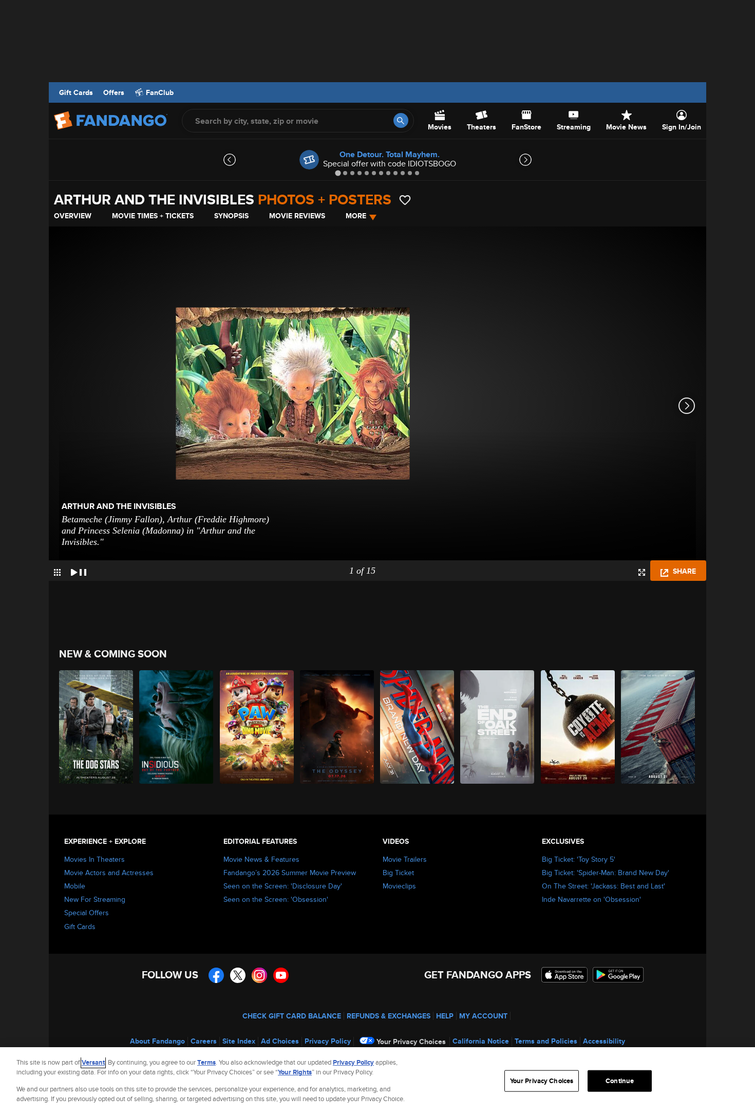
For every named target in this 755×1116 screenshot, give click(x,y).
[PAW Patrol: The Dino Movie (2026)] (257, 727)
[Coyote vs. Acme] (578, 727)
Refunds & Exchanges (388, 1016)
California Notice (480, 1041)
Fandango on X (238, 975)
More (356, 216)
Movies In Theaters (94, 859)
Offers (113, 92)
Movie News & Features (261, 859)
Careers (204, 1041)
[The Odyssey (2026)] (337, 727)
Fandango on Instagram (259, 975)
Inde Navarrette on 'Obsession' (591, 899)
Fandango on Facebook (216, 975)
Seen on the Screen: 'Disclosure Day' (282, 886)
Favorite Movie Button (405, 200)
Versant (93, 1062)
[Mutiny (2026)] (658, 727)
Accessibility (604, 1041)
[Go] (400, 120)
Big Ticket (398, 872)
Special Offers (86, 912)
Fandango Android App (618, 974)
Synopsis (231, 216)
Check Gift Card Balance (291, 1016)
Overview (72, 216)
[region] (377, 1081)
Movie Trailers (405, 859)
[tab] (338, 173)
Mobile (74, 886)
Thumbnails (57, 572)
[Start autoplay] (78, 570)
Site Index (238, 1041)
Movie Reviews (297, 216)
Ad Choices (280, 1041)
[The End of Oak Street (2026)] (497, 727)
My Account (483, 1016)
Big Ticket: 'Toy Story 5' (578, 859)
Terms (206, 1062)
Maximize (641, 572)
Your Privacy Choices (411, 1041)
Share (683, 571)
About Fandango (157, 1041)
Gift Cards (76, 92)
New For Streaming (94, 899)
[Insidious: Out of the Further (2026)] (176, 727)
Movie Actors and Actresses (109, 872)
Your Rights (295, 1072)
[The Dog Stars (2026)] (96, 727)
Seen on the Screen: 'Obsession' (275, 899)
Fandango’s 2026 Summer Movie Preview (289, 872)
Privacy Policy (328, 1041)
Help (445, 1016)
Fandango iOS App (564, 974)
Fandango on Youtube (281, 975)
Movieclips (399, 886)
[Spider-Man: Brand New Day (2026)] (417, 727)
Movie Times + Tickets (153, 216)
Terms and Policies (546, 1041)
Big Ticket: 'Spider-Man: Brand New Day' (605, 872)
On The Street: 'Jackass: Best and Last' (603, 886)
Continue (620, 1081)
